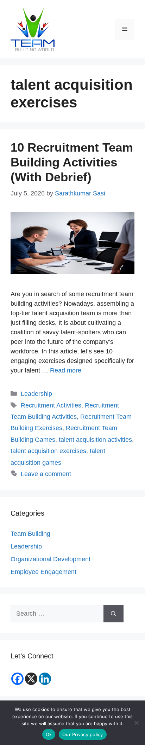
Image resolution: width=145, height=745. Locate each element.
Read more (65, 370)
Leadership (36, 393)
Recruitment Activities (51, 405)
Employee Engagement (43, 571)
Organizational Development (50, 559)
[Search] (113, 613)
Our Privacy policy (82, 734)
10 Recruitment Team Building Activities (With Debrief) (72, 162)
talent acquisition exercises (48, 450)
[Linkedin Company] (45, 679)
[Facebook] (17, 679)
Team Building (30, 533)
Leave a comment (46, 473)
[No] (136, 722)
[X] (31, 679)
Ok (49, 734)
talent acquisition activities (95, 439)
